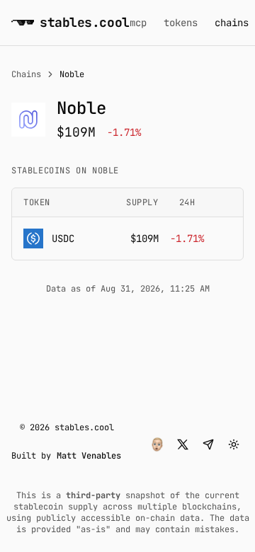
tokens (181, 22)
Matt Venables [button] (89, 455)
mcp (138, 22)
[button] (157, 444)
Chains (26, 74)
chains (232, 22)
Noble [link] (72, 74)
